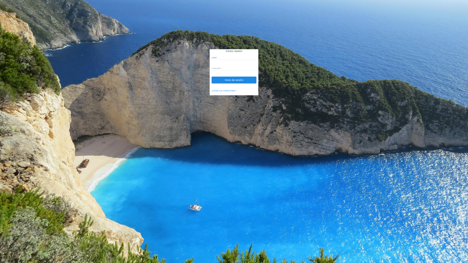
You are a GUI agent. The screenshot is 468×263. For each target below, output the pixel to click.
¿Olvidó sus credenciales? (224, 90)
